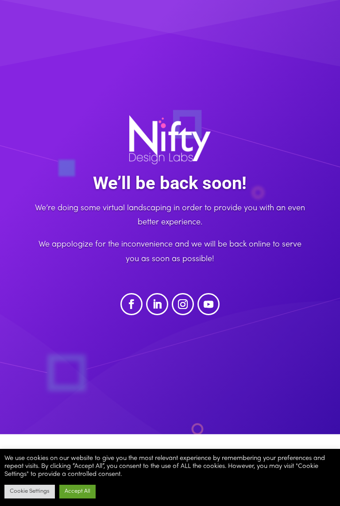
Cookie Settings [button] (30, 491)
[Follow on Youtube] (208, 304)
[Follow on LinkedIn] (157, 304)
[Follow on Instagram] (183, 304)
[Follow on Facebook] (131, 304)
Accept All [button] (77, 491)
